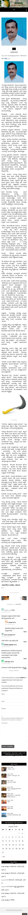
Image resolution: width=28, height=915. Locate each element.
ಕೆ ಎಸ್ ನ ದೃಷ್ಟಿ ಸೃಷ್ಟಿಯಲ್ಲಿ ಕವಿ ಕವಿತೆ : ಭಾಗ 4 (14, 789)
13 (12, 841)
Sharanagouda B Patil (14, 55)
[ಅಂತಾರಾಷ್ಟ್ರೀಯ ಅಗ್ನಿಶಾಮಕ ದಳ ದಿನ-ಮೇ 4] (4, 598)
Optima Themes (18, 910)
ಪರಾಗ (14, 49)
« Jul (3, 856)
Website (3, 708)
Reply (25, 619)
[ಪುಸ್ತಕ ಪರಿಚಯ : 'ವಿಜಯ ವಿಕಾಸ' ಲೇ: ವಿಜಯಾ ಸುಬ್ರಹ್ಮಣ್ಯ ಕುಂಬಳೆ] (23, 598)
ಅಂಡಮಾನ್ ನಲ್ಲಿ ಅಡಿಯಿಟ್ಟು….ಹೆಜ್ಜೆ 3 (14, 815)
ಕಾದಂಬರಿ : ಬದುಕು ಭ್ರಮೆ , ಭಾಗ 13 (13, 776)
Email (2, 701)
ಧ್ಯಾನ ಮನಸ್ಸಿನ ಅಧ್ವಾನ (11, 782)
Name (3, 694)
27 (13, 849)
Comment (4, 723)
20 (13, 845)
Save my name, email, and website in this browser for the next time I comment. (12, 719)
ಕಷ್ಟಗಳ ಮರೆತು (10, 808)
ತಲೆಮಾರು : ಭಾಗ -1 (11, 769)
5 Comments (14, 593)
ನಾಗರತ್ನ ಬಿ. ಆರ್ (7, 610)
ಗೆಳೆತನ (8, 801)
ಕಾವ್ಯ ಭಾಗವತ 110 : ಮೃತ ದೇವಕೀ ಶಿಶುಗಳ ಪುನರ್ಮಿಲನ (13, 796)
